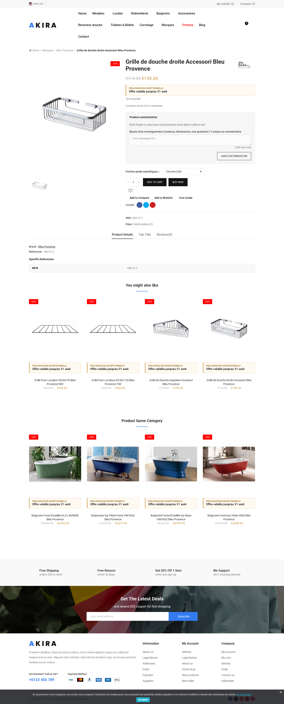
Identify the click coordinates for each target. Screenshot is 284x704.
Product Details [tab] (122, 234)
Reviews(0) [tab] (164, 234)
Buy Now (178, 182)
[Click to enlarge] (36, 163)
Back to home (247, 50)
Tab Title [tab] (145, 234)
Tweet (146, 205)
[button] (18, 353)
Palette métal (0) (143, 224)
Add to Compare (139, 197)
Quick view (71, 318)
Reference (35, 251)
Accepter (143, 699)
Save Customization (234, 156)
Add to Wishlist (163, 197)
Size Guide (185, 197)
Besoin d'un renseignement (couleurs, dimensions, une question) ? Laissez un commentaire (185, 131)
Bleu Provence (46, 246)
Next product (252, 50)
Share (139, 205)
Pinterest (153, 205)
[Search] (237, 25)
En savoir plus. (243, 694)
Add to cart (154, 182)
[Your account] (253, 25)
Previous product (242, 50)
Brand (32, 246)
